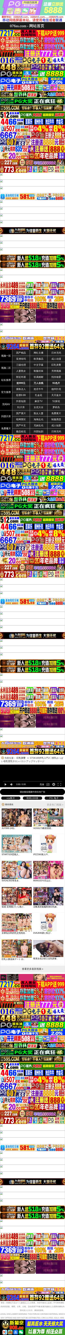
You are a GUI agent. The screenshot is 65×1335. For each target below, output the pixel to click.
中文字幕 (38, 365)
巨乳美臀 (56, 365)
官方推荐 (6, 392)
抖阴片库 (6, 416)
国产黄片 (21, 413)
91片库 (21, 407)
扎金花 (38, 395)
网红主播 (38, 352)
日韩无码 (56, 431)
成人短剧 (56, 425)
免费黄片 (56, 413)
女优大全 (38, 407)
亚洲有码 (21, 359)
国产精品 (21, 352)
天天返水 (56, 395)
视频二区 (6, 368)
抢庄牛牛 (38, 389)
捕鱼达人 (21, 389)
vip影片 (11, 798)
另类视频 (56, 371)
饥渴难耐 (38, 377)
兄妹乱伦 (38, 425)
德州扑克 (56, 389)
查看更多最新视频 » (32, 969)
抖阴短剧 (38, 431)
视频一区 (6, 356)
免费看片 (6, 428)
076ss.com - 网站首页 (27, 26)
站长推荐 (6, 380)
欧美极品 (38, 359)
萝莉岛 (56, 407)
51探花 (56, 401)
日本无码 (56, 352)
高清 (42, 784)
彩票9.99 (21, 395)
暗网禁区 (21, 419)
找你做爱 (56, 377)
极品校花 (21, 431)
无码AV (6, 404)
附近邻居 (21, 377)
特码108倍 (32, 798)
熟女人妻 (38, 413)
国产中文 (21, 425)
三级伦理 (21, 365)
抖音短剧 (21, 401)
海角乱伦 (38, 419)
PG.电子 (54, 798)
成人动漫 (56, 359)
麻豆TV (39, 401)
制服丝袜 (38, 371)
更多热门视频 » (55, 804)
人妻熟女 (21, 371)
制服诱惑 (56, 419)
